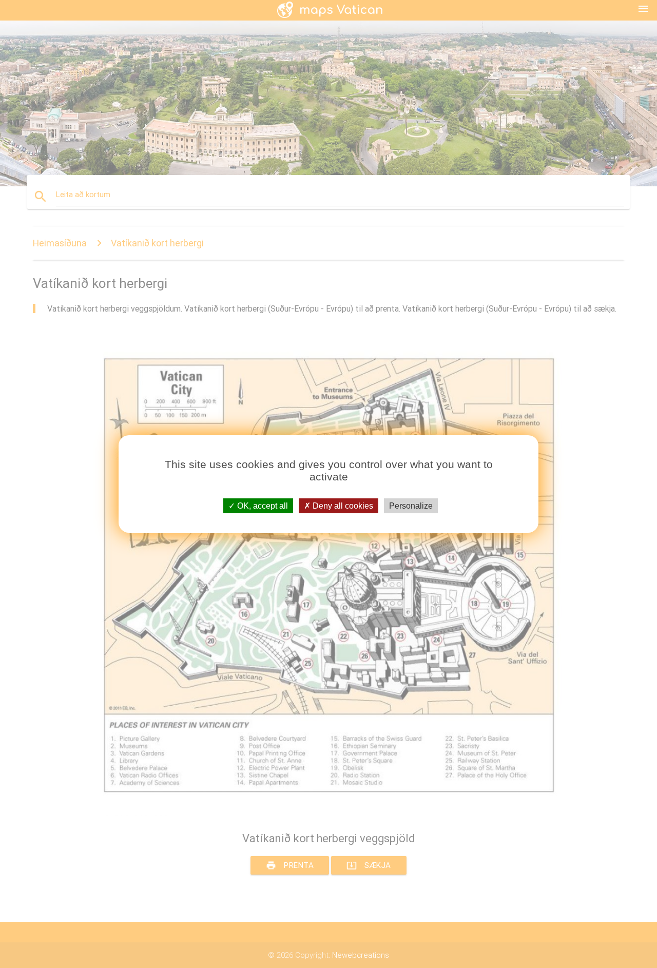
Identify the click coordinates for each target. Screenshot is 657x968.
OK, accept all (261, 505)
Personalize (411, 505)
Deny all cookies (342, 505)
